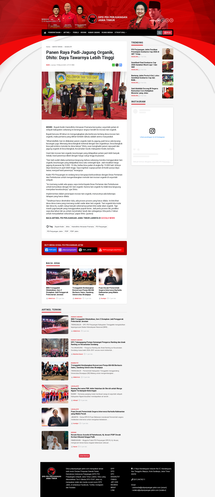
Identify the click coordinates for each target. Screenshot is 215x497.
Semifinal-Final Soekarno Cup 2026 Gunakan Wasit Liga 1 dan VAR (144, 65)
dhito (68, 227)
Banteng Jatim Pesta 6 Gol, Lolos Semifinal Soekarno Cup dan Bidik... (145, 78)
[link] (84, 95)
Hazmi (75, 446)
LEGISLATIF (75, 386)
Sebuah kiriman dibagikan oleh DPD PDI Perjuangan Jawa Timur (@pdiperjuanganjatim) (164, 162)
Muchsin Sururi (78, 354)
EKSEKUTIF (74, 363)
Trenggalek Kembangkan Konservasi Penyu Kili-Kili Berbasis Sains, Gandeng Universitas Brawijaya (83, 291)
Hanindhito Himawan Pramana (83, 227)
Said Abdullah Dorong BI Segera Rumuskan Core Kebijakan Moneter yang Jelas (144, 91)
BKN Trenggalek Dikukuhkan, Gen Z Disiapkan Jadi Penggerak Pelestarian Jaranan (57, 291)
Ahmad (75, 400)
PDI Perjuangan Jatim (55, 231)
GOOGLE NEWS (108, 218)
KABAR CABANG (76, 317)
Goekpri (103, 298)
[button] (167, 32)
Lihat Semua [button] (84, 456)
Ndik (48, 65)
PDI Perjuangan (101, 227)
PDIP (66, 231)
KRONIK (73, 432)
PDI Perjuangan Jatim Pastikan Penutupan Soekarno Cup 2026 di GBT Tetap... (145, 52)
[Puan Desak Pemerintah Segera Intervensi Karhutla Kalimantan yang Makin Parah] (55, 417)
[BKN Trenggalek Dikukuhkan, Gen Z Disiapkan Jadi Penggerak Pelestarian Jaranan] (55, 324)
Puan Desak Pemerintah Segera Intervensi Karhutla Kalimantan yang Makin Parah (110, 291)
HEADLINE (134, 56)
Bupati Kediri (59, 227)
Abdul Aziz (51, 298)
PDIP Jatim (74, 231)
